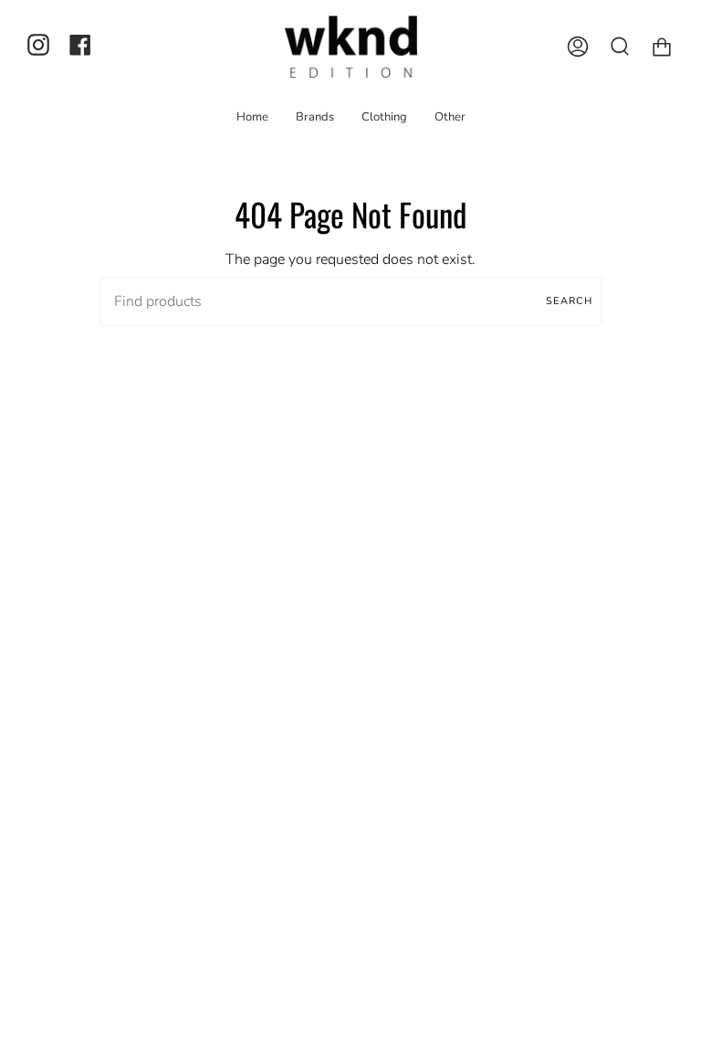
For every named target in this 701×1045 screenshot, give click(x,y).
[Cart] (662, 47)
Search (569, 301)
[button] (315, 117)
